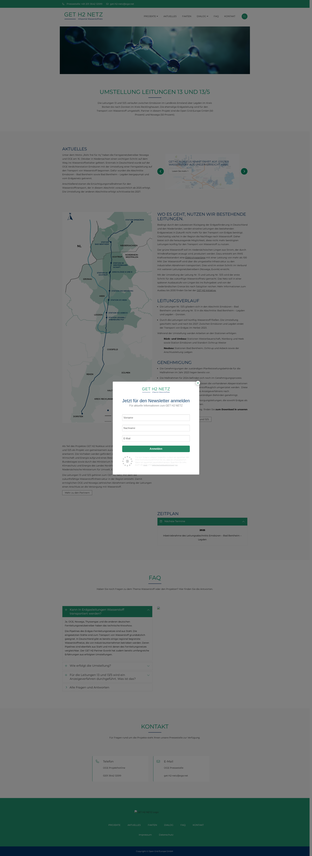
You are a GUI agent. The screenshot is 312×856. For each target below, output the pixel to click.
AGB (145, 465)
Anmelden (156, 448)
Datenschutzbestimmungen (165, 465)
